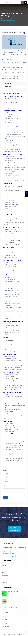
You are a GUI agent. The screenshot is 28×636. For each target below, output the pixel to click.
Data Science (5, 612)
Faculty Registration (15, 530)
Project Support (5, 575)
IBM (3, 616)
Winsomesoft (5, 62)
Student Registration (14, 527)
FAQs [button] (6, 90)
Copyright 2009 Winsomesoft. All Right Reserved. (14, 634)
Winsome (6, 2)
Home (2, 18)
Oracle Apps (4, 619)
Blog (3, 572)
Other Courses (8, 18)
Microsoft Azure (7, 93)
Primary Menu (25, 2)
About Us (4, 565)
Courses (4, 568)
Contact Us (4, 582)
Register (4, 579)
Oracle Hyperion (6, 623)
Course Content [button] (8, 86)
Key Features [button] (8, 83)
